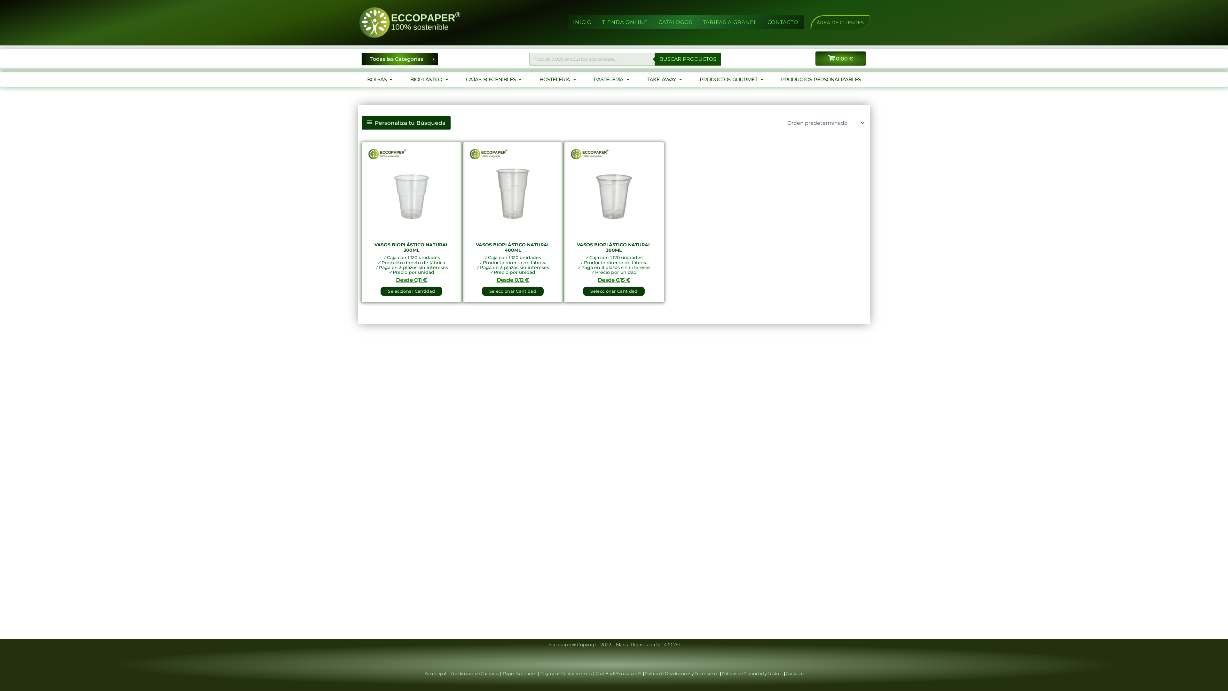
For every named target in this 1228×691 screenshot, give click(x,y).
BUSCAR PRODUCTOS (687, 59)
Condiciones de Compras (474, 673)
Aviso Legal (436, 673)
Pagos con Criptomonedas (566, 673)
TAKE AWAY (661, 79)
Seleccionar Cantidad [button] (411, 291)
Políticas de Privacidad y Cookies (752, 673)
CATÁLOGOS (675, 22)
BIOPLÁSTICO (426, 79)
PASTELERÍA (608, 79)
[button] (840, 22)
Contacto (794, 673)
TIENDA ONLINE (625, 22)
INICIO (582, 22)
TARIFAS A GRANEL (730, 22)
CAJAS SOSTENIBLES (491, 79)
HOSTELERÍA (554, 79)
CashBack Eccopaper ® (619, 673)
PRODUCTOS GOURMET (728, 79)
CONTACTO (782, 22)
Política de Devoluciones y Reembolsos (682, 673)
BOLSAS (376, 79)
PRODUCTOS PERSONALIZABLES (821, 79)
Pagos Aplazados (519, 673)
